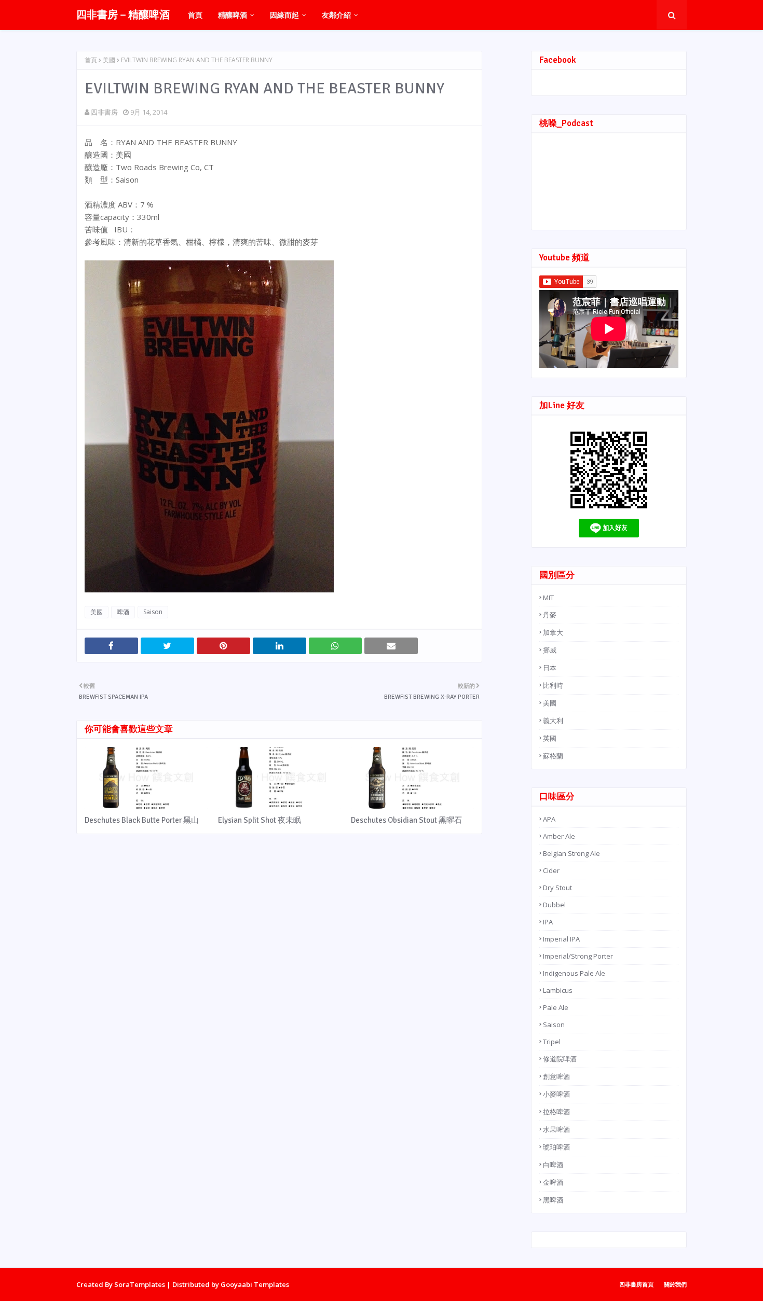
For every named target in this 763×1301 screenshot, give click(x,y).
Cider (551, 870)
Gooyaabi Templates (255, 1284)
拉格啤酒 (556, 1111)
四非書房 (104, 112)
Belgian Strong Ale (571, 853)
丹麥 (549, 614)
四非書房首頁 (636, 1284)
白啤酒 (553, 1164)
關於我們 (675, 1284)
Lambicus (558, 990)
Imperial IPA (561, 939)
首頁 (91, 60)
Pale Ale (555, 1007)
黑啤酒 (553, 1200)
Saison (152, 611)
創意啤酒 (556, 1076)
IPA (548, 921)
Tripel (552, 1041)
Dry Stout (557, 887)
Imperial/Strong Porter (578, 956)
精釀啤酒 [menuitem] (232, 15)
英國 (549, 738)
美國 (109, 60)
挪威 (549, 650)
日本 (549, 667)
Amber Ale (559, 836)
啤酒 (123, 611)
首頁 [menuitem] (195, 15)
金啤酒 (553, 1182)
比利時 (553, 685)
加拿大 (553, 632)
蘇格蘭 (553, 755)
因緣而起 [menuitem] (284, 15)
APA (549, 819)
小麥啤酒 (556, 1094)
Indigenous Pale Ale (574, 973)
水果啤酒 (556, 1129)
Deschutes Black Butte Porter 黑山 (142, 820)
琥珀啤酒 (556, 1147)
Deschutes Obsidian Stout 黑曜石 (406, 820)
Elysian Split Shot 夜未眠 (259, 820)
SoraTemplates (139, 1284)
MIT (548, 597)
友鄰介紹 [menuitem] (336, 15)
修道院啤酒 (560, 1058)
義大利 (553, 720)
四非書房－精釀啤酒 (123, 14)
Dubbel (554, 904)
